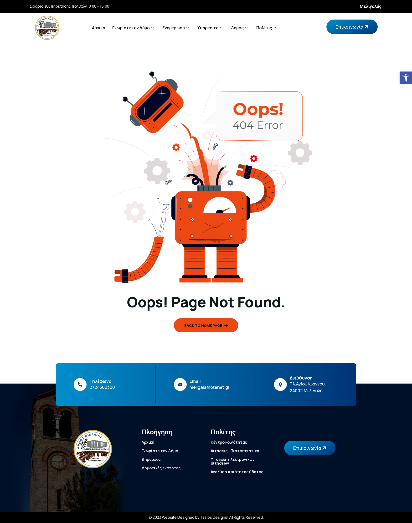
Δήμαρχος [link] (151, 459)
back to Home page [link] (203, 325)
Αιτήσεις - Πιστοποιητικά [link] (235, 450)
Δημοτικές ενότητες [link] (161, 468)
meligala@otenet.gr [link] (210, 387)
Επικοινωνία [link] (349, 27)
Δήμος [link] (237, 28)
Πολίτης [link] (264, 28)
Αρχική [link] (98, 28)
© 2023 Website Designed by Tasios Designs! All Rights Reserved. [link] (206, 517)
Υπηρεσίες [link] (207, 28)
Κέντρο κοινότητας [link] (229, 442)
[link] (406, 78)
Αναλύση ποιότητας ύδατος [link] (237, 471)
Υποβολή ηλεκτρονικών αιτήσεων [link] (233, 461)
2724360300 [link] (102, 387)
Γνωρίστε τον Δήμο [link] (131, 28)
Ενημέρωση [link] (173, 28)
